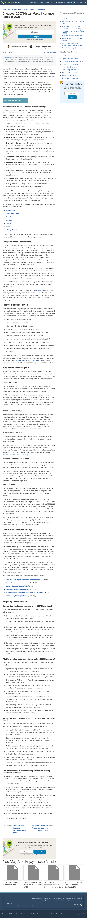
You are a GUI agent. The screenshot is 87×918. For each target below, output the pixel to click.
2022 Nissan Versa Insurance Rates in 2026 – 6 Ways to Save (53, 885)
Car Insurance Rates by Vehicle (18, 9)
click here (39, 290)
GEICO (8, 223)
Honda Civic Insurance (69, 72)
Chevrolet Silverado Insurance (72, 61)
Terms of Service (66, 914)
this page (35, 360)
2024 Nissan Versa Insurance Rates (10, 884)
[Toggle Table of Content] (15, 100)
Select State (44, 2)
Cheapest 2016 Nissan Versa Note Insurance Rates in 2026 (40, 828)
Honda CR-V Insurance (70, 78)
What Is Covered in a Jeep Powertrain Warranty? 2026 (71, 27)
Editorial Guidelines (9, 57)
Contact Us (12, 906)
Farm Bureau (10, 217)
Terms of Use (40, 39)
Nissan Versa (40, 9)
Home (4, 9)
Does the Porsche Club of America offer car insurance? (72, 44)
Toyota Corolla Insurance (70, 64)
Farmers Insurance (13, 214)
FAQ (52, 2)
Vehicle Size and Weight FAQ (16, 586)
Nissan (32, 9)
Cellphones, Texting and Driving (17, 596)
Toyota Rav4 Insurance (70, 59)
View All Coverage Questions (72, 48)
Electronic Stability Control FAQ (17, 589)
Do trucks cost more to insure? (72, 36)
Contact (47, 914)
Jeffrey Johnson (22, 46)
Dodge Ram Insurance (69, 67)
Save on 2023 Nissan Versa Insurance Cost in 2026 (33, 885)
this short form (19, 360)
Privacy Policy (55, 914)
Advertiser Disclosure (49, 52)
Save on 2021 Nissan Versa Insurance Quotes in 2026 (73, 885)
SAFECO (9, 226)
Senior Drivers (11, 583)
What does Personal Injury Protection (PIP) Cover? (24, 592)
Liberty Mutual (11, 230)
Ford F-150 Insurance (69, 56)
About (6, 906)
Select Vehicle (33, 2)
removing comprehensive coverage (16, 455)
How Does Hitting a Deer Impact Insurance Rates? (24, 580)
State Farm (10, 220)
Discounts (69, 2)
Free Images (76, 914)
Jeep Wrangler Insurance (70, 70)
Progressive (10, 210)
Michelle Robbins (46, 46)
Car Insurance (59, 2)
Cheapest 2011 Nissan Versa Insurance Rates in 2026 (19, 829)
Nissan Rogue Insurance (70, 75)
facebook (81, 905)
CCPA (83, 914)
